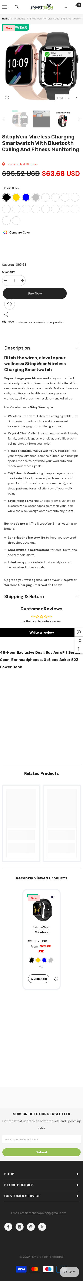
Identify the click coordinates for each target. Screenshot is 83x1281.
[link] (21, 835)
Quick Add (39, 979)
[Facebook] (8, 1227)
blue (44, 960)
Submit (41, 1152)
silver (50, 960)
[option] (41, 63)
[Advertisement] (41, 715)
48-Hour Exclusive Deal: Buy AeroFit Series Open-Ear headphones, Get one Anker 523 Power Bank (40, 659)
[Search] (16, 7)
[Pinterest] (31, 1227)
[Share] (5, 315)
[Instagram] (20, 1227)
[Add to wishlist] (9, 304)
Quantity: (9, 272)
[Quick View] (53, 897)
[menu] (4, 7)
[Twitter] (42, 1227)
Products (19, 18)
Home (5, 18)
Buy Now (42, 1275)
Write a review (41, 632)
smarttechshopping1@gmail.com (43, 1213)
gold (38, 960)
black (31, 960)
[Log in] (66, 7)
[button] (69, 98)
